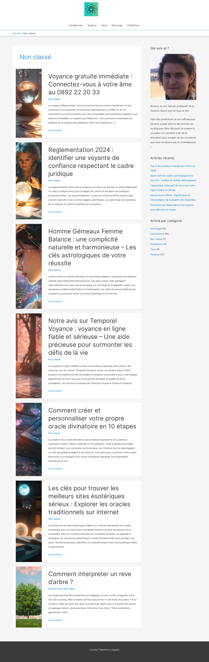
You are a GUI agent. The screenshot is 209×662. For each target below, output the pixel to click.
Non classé (54, 99)
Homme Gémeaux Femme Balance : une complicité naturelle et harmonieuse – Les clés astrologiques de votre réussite (92, 247)
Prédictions (133, 25)
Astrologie (117, 25)
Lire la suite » (55, 130)
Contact (94, 649)
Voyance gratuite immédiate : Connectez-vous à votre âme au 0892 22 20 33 (90, 84)
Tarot (104, 25)
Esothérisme (76, 25)
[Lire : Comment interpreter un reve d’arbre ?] (29, 596)
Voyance (92, 25)
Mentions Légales (109, 649)
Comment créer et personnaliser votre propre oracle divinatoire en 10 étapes (92, 418)
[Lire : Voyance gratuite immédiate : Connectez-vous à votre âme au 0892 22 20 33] (29, 103)
